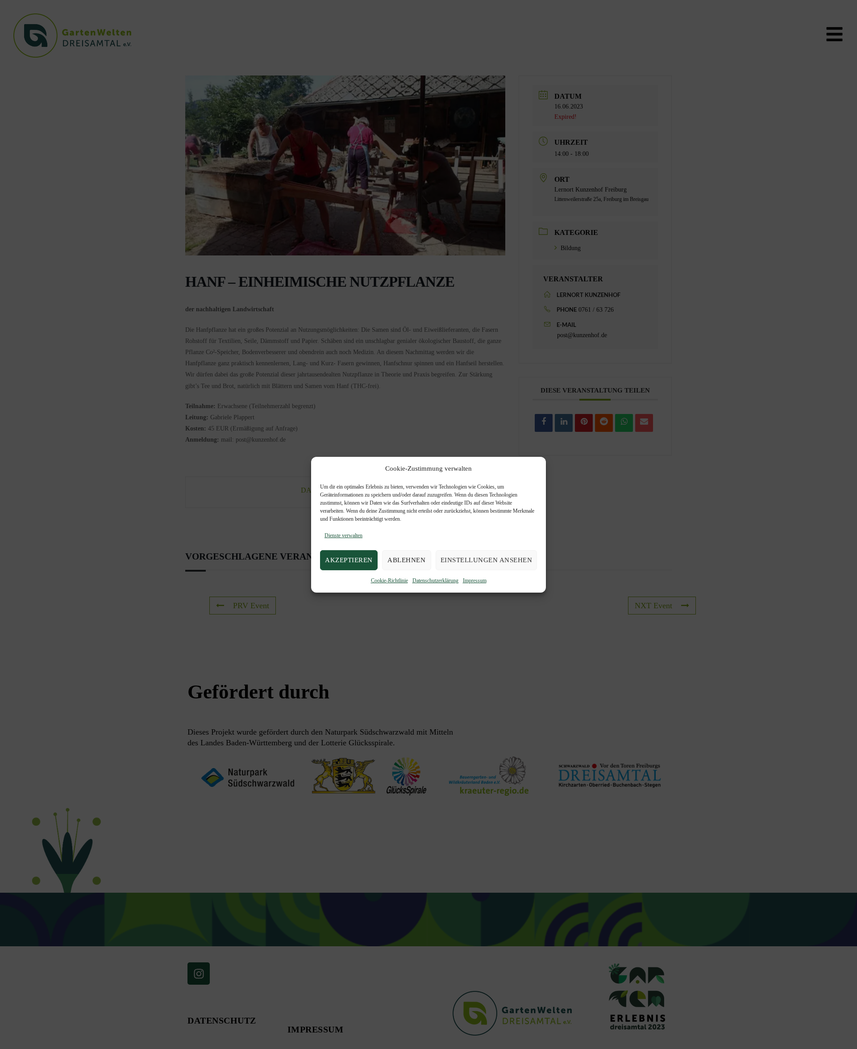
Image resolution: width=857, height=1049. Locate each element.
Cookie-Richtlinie (389, 580)
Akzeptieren (349, 560)
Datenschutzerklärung (435, 580)
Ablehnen (406, 560)
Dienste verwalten (343, 535)
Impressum (475, 580)
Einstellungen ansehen (487, 560)
